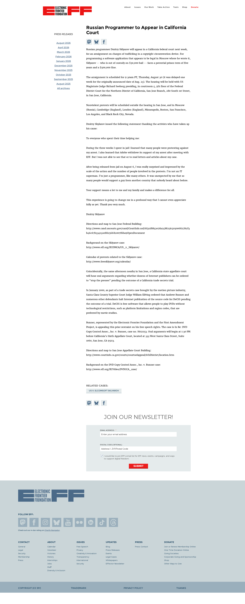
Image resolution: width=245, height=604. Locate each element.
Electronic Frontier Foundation (67, 12)
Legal (20, 550)
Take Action (163, 7)
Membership (24, 557)
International (82, 560)
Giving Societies (171, 553)
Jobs (49, 563)
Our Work (149, 7)
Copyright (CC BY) (29, 588)
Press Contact (141, 546)
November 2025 (63, 70)
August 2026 (63, 43)
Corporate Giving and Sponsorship (180, 557)
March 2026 (63, 52)
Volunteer (51, 550)
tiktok (102, 522)
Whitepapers (112, 560)
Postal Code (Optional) (111, 445)
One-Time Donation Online (176, 550)
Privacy (80, 550)
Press (20, 560)
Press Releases (63, 34)
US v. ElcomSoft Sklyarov (104, 390)
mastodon (22, 522)
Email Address (107, 430)
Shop (184, 7)
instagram (45, 522)
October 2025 (63, 74)
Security (21, 553)
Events (109, 553)
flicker (79, 522)
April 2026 (63, 47)
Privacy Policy (133, 588)
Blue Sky (56, 522)
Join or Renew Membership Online (180, 546)
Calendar (51, 546)
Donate (194, 7)
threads (113, 522)
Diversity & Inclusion (56, 570)
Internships (52, 560)
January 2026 (63, 61)
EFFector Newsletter (115, 563)
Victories (51, 553)
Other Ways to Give (173, 563)
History (50, 557)
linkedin (90, 522)
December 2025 (63, 65)
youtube (68, 522)
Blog (108, 546)
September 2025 (63, 79)
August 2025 (63, 83)
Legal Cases (111, 557)
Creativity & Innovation (87, 553)
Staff (49, 567)
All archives (63, 88)
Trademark (78, 588)
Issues (137, 7)
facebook (34, 522)
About (127, 7)
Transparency (83, 557)
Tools (176, 7)
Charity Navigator (52, 530)
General (21, 546)
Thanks (181, 588)
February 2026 (63, 56)
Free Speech (82, 546)
